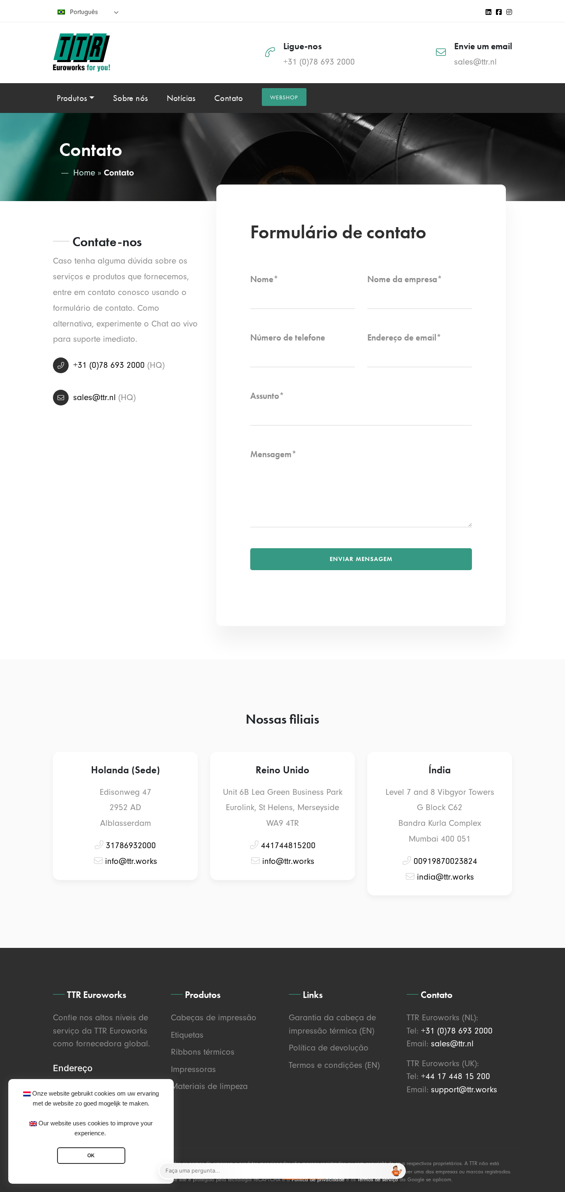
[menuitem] (88, 12)
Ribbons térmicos (203, 1052)
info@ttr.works (131, 861)
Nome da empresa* (404, 279)
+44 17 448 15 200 (455, 1076)
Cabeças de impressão (213, 1017)
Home (84, 172)
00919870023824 (445, 861)
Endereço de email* (404, 337)
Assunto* (267, 395)
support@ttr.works (464, 1089)
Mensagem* (273, 454)
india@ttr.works (445, 877)
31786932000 (131, 845)
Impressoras (193, 1069)
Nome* (264, 279)
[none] (88, 12)
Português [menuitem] (84, 12)
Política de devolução (329, 1048)
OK (91, 1155)
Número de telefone (287, 337)
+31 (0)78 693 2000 (319, 62)
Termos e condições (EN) (334, 1065)
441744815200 (288, 845)
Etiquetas (187, 1035)
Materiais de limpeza (209, 1086)
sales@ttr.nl (475, 62)
